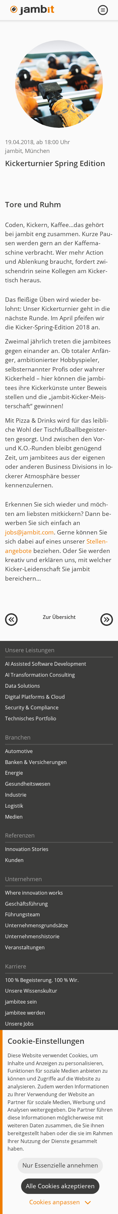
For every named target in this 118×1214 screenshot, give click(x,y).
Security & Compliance (32, 707)
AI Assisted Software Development (45, 663)
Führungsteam (22, 914)
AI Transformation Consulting (40, 674)
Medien (14, 816)
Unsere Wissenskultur (31, 990)
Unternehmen (23, 879)
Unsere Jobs (19, 1023)
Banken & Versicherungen (36, 762)
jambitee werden (25, 1012)
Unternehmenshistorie (32, 936)
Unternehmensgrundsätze (36, 925)
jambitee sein (21, 1001)
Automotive (19, 751)
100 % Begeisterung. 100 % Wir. (42, 980)
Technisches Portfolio (30, 718)
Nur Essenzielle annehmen (60, 1165)
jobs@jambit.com (29, 532)
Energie (14, 772)
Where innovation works (34, 892)
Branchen (18, 737)
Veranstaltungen (25, 947)
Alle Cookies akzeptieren (60, 1186)
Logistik (14, 805)
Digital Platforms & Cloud (35, 696)
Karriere (15, 966)
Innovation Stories (26, 849)
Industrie (15, 794)
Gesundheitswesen (27, 783)
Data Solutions (22, 685)
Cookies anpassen (55, 1202)
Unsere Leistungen (29, 650)
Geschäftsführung (26, 903)
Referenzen (20, 835)
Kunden (14, 860)
